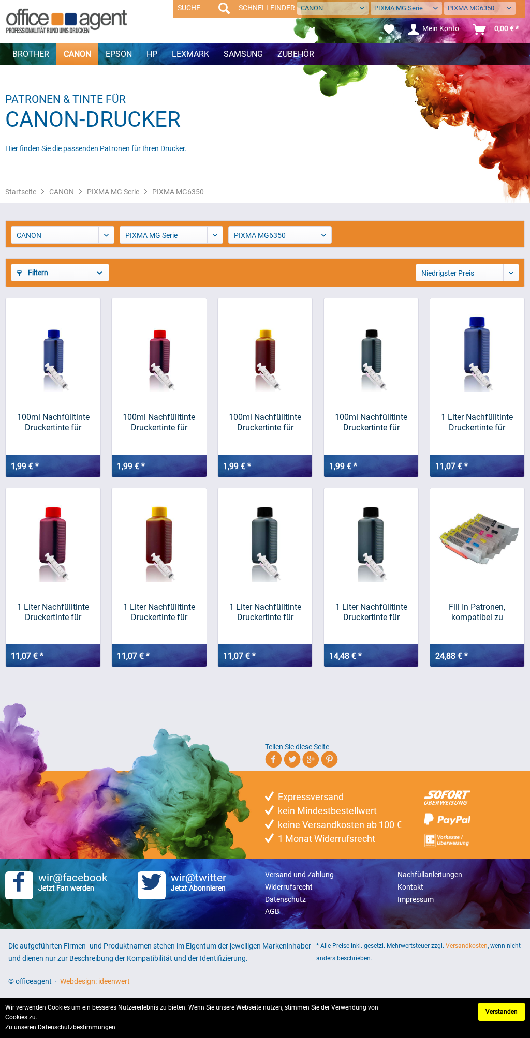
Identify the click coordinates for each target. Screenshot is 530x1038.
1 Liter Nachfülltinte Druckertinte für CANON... (371, 612)
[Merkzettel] (389, 29)
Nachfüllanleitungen (430, 874)
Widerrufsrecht (289, 887)
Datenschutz (285, 899)
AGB (272, 911)
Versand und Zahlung (299, 874)
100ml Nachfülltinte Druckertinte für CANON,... (53, 422)
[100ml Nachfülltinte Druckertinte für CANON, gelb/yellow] (265, 350)
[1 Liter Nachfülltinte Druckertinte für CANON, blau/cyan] (477, 350)
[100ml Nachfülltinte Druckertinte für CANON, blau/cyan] (53, 350)
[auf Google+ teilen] (310, 761)
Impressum (416, 899)
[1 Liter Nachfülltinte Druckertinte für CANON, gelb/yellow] (159, 539)
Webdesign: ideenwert (95, 981)
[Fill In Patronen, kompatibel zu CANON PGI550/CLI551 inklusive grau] (477, 539)
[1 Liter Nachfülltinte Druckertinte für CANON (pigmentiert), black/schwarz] (371, 539)
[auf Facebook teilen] (273, 761)
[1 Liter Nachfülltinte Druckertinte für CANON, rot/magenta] (53, 539)
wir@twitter (198, 881)
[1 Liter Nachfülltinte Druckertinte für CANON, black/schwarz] (265, 539)
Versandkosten (467, 946)
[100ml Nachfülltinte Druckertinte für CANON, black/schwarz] (371, 350)
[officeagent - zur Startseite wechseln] (66, 20)
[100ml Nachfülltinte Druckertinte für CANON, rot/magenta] (159, 350)
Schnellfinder (267, 8)
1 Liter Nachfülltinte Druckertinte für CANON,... (477, 422)
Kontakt (410, 887)
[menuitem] (389, 29)
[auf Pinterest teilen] (329, 761)
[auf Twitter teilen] (292, 761)
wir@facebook (73, 881)
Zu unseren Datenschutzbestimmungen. (61, 1027)
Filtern (37, 272)
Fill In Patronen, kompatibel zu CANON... (477, 612)
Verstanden (501, 1011)
